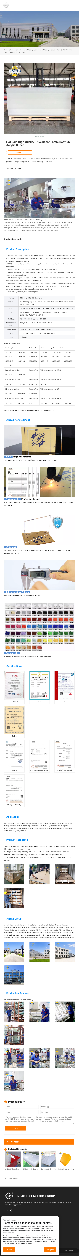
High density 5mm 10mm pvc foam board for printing (66, 1169)
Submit (16, 1128)
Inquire (18, 152)
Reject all (9, 1250)
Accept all (50, 1250)
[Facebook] (6, 1210)
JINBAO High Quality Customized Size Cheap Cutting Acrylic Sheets (48, 1169)
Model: (9, 168)
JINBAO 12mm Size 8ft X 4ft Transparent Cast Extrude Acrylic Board (31, 1169)
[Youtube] (10, 1210)
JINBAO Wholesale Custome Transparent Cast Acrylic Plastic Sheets (13, 1169)
